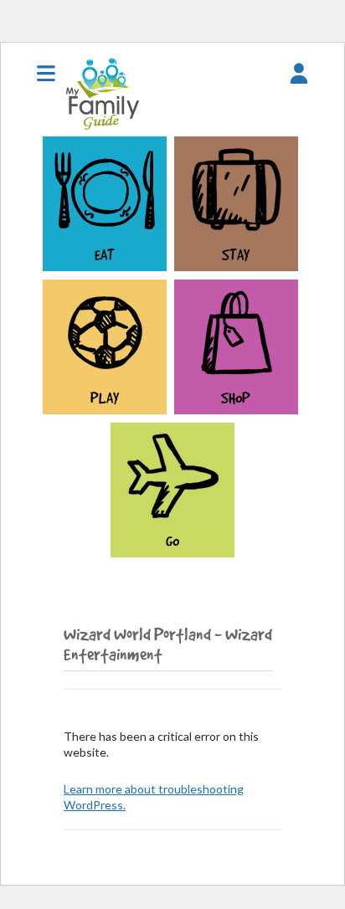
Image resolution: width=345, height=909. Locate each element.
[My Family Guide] (100, 128)
